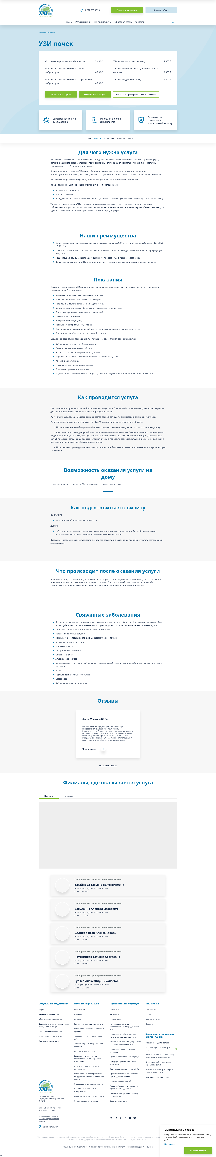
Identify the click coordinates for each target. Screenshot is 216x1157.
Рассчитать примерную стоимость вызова (136, 94)
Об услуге (87, 138)
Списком (69, 796)
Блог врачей (151, 1009)
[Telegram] (116, 1118)
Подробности (99, 138)
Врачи (69, 21)
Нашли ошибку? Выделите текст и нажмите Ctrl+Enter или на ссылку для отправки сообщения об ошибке (108, 1147)
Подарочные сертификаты (50, 1036)
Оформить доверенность (85, 1051)
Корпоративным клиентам (50, 1031)
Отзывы (110, 138)
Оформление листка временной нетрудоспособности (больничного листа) (89, 1076)
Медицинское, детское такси (158, 1043)
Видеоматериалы (153, 1019)
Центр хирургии (102, 21)
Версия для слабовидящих (157, 1077)
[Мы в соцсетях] (121, 1118)
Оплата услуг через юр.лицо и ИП (89, 1096)
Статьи (149, 1014)
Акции (41, 1009)
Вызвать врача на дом (94, 94)
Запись (130, 138)
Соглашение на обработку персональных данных (50, 1109)
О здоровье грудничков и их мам (88, 1084)
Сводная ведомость (118, 1101)
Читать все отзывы (108, 765)
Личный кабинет (161, 10)
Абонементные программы (50, 1019)
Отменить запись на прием (86, 1101)
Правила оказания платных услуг (124, 1056)
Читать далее (89, 749)
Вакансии (78, 1014)
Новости (149, 1024)
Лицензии (114, 1009)
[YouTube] (135, 1118)
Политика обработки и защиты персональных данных (49, 1118)
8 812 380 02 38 (93, 10)
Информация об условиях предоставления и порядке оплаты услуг (125, 1027)
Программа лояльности (49, 1041)
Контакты (140, 21)
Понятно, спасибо (198, 1150)
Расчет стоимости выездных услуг (89, 1024)
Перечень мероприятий (120, 1081)
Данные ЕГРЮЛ (116, 1019)
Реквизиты (114, 1014)
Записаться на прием (127, 10)
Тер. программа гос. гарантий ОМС (125, 1069)
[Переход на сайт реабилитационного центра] (176, 1049)
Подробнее (169, 1144)
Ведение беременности (49, 1014)
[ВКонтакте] (111, 1118)
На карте (48, 796)
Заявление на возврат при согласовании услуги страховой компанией (88, 1059)
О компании (79, 1009)
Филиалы (121, 138)
